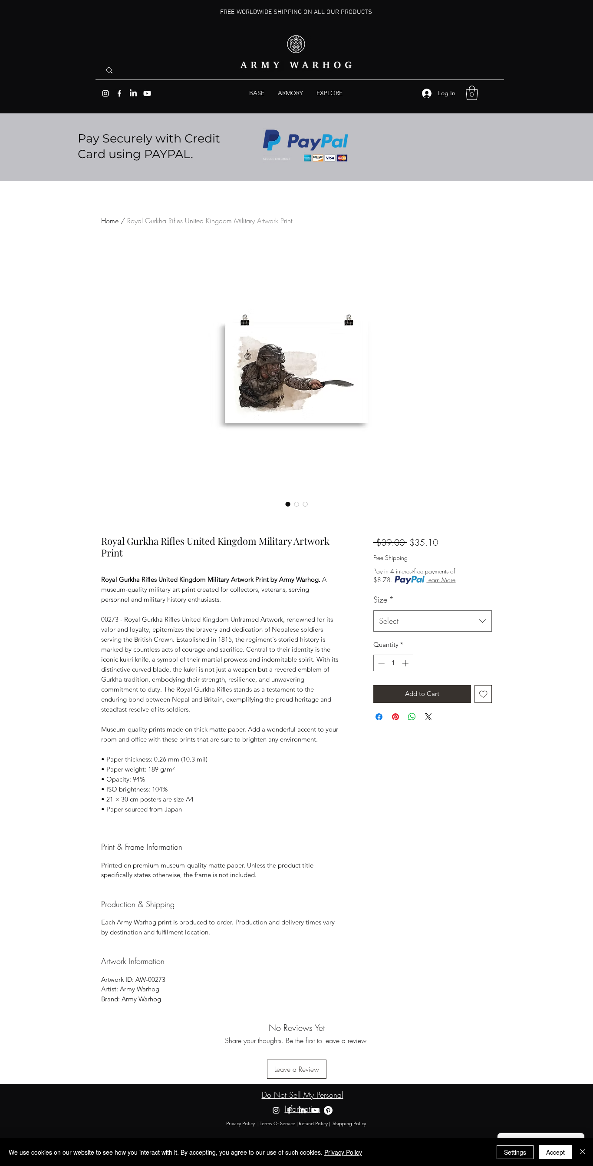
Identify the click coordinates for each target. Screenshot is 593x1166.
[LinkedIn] (133, 93)
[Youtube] (147, 93)
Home (110, 220)
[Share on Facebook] (379, 717)
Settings (515, 1152)
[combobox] (432, 621)
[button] (329, 93)
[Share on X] (428, 717)
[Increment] (406, 663)
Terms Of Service (277, 1123)
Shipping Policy (350, 1123)
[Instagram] (105, 93)
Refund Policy (313, 1123)
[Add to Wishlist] (483, 694)
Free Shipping (390, 557)
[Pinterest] (328, 1110)
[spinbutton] (393, 663)
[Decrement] (380, 663)
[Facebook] (119, 93)
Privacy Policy (240, 1123)
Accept (555, 1152)
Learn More (440, 580)
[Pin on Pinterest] (395, 717)
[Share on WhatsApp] (412, 717)
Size (383, 599)
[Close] (582, 1152)
